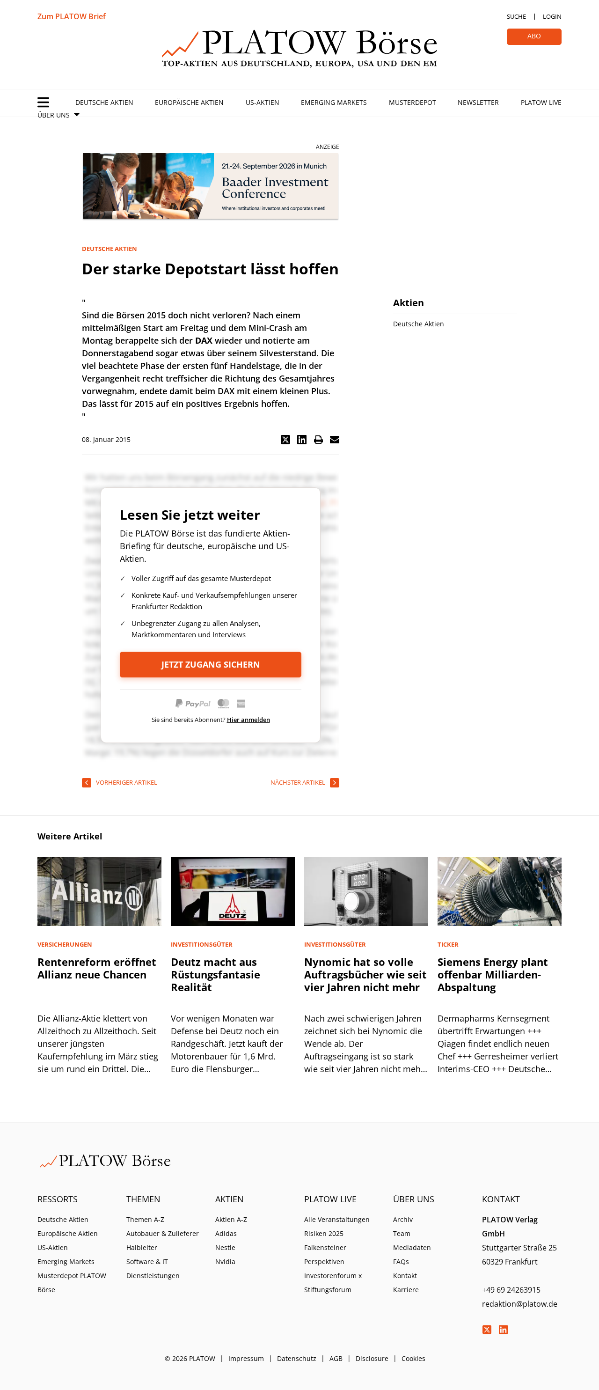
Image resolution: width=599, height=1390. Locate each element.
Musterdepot (412, 102)
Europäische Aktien (189, 102)
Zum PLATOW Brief (71, 16)
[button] (285, 439)
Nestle (225, 1247)
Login (552, 16)
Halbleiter (141, 1247)
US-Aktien (262, 102)
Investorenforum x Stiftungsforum (333, 1282)
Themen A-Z (145, 1219)
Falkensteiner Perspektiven (325, 1254)
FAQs (401, 1261)
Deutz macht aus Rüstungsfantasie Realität (215, 974)
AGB (336, 1358)
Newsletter (478, 102)
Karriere (406, 1289)
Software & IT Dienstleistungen (153, 1268)
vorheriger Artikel (126, 782)
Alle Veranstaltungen (337, 1219)
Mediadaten (412, 1247)
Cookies (413, 1358)
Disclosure (372, 1358)
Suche (516, 16)
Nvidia (225, 1261)
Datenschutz (296, 1358)
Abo (534, 35)
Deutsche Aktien (104, 102)
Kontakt (405, 1275)
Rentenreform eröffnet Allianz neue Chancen (96, 968)
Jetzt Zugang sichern (210, 664)
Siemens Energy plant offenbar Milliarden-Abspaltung (493, 974)
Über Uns (53, 114)
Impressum (246, 1358)
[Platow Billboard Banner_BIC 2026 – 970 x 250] (210, 187)
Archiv (403, 1219)
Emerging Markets (334, 102)
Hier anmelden (248, 719)
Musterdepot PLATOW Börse (71, 1282)
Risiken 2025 (323, 1233)
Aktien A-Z (231, 1219)
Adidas (226, 1233)
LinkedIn (503, 1329)
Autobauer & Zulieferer (162, 1233)
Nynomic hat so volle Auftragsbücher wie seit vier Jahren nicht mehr (365, 974)
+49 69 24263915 (511, 1290)
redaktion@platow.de (519, 1304)
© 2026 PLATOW (190, 1358)
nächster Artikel (297, 782)
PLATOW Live (541, 102)
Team (401, 1233)
